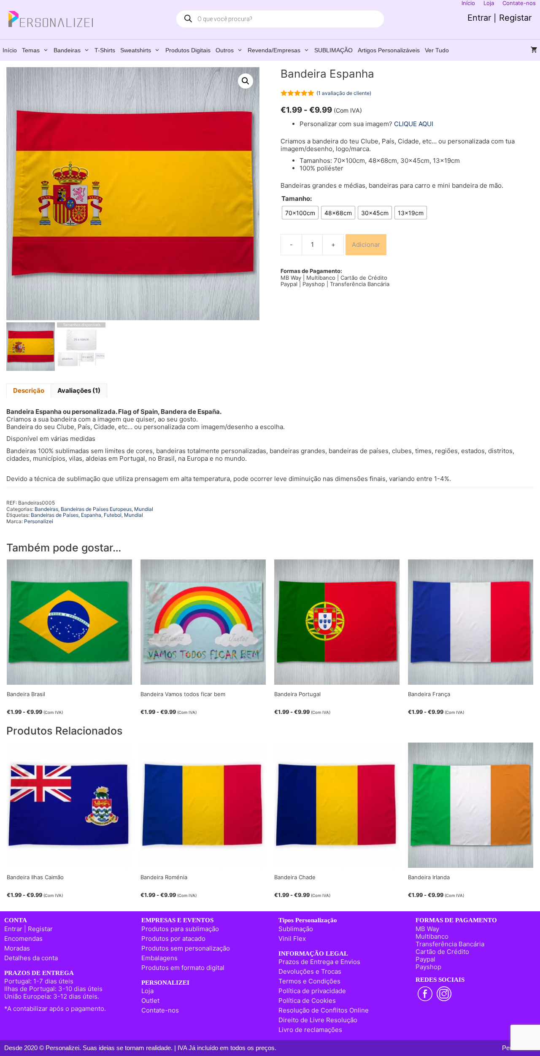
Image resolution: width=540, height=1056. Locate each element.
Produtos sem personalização (185, 948)
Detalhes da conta (31, 958)
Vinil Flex (292, 938)
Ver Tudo (437, 50)
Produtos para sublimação (180, 929)
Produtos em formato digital (182, 968)
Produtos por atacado (173, 938)
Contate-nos (160, 1010)
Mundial (143, 509)
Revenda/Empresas (274, 50)
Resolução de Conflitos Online (323, 1010)
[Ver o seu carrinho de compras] (534, 50)
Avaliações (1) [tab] (78, 390)
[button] (245, 81)
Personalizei (38, 521)
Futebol (113, 515)
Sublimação (295, 929)
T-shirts (104, 50)
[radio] (300, 212)
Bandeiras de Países (54, 515)
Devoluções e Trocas (309, 971)
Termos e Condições (309, 981)
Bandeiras (67, 50)
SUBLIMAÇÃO (333, 50)
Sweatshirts (135, 50)
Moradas (17, 948)
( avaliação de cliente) (343, 93)
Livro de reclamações (310, 1030)
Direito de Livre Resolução (317, 1020)
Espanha (91, 515)
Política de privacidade (312, 991)
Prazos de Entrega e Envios (319, 962)
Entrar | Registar (499, 18)
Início (10, 50)
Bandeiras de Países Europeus (96, 509)
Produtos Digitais (188, 50)
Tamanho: (296, 198)
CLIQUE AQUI (413, 124)
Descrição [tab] (28, 390)
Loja (147, 991)
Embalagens (159, 958)
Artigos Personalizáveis (389, 50)
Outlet (150, 1001)
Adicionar (366, 244)
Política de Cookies (307, 1001)
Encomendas (23, 938)
